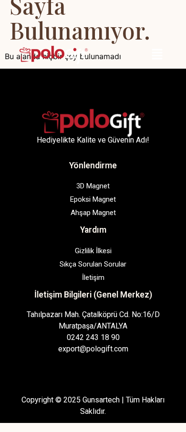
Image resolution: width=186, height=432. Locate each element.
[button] (157, 54)
